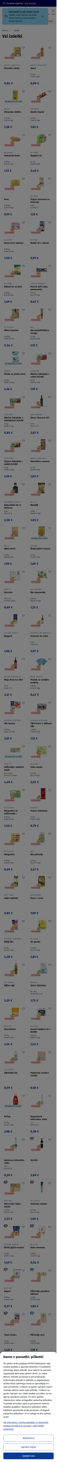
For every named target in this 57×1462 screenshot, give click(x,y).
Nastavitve (28, 1438)
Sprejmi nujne (28, 1447)
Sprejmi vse (28, 1456)
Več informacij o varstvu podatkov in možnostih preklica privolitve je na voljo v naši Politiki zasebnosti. (25, 1426)
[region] (28, 1407)
